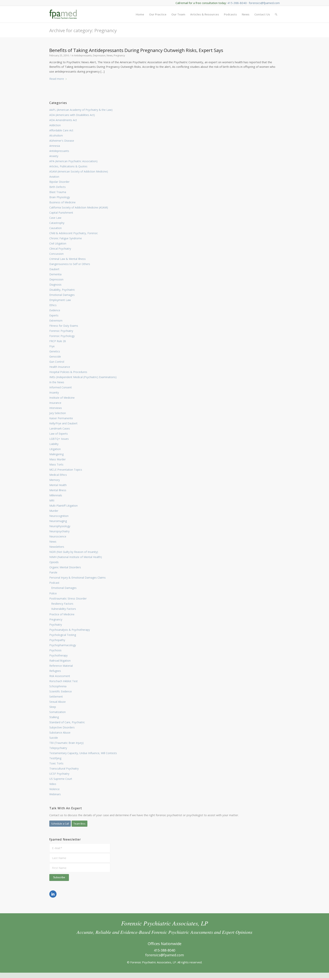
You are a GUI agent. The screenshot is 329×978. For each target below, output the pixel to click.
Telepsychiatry (58, 748)
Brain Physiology (59, 197)
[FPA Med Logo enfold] (63, 14)
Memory (54, 480)
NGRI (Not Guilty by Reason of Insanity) (73, 552)
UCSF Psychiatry (59, 773)
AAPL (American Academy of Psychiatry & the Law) (81, 110)
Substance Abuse (59, 732)
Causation (55, 228)
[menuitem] (140, 14)
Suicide (53, 737)
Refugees (55, 671)
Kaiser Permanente (61, 418)
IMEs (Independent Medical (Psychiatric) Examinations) (83, 377)
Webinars (55, 794)
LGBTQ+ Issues (59, 439)
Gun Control (56, 361)
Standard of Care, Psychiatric (67, 722)
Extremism (55, 320)
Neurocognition (59, 516)
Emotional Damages (62, 295)
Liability (53, 444)
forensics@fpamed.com (264, 3)
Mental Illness (57, 490)
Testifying (55, 758)
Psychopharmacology (62, 645)
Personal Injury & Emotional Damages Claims (77, 577)
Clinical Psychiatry (60, 248)
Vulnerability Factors (63, 609)
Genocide (55, 356)
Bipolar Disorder (59, 182)
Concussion (56, 253)
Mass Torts (56, 464)
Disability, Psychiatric (62, 289)
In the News (56, 382)
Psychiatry (55, 624)
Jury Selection (57, 413)
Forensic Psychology (62, 336)
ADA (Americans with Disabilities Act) (72, 115)
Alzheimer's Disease (61, 140)
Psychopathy (57, 640)
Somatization (57, 712)
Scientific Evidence (60, 691)
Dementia (55, 274)
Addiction (55, 125)
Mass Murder (57, 459)
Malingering (56, 454)
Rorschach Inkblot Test (63, 681)
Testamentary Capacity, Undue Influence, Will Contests (83, 753)
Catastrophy (56, 223)
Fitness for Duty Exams (63, 325)
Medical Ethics (58, 475)
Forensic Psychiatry (61, 331)
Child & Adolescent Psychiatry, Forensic (73, 233)
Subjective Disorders (62, 727)
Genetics (54, 351)
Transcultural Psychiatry (64, 768)
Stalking (54, 717)
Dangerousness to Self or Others (69, 264)
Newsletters (56, 546)
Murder (53, 511)
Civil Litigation (57, 243)
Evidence (54, 310)
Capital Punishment (61, 212)
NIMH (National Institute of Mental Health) (75, 557)
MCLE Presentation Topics (65, 469)
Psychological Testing (62, 635)
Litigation (55, 449)
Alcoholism (56, 135)
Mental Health (58, 485)
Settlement (56, 696)
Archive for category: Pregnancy (83, 30)
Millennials (55, 495)
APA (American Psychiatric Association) (73, 161)
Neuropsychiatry (59, 531)
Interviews (55, 408)
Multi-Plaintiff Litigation (63, 505)
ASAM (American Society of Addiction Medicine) (78, 171)
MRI (51, 500)
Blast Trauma (57, 192)
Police (53, 593)
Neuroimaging (58, 521)
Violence (54, 789)
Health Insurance (59, 367)
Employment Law (60, 300)
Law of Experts (58, 433)
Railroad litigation (60, 660)
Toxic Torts (56, 763)
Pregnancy (55, 619)
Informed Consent (60, 387)
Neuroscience (57, 536)
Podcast (54, 582)
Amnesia (54, 146)
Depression (56, 279)
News (52, 541)
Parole (53, 572)
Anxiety (53, 156)
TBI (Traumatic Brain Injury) (66, 743)
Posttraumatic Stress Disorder (68, 598)
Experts (53, 315)
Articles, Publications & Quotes (68, 166)
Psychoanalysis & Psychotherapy (69, 630)
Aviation (54, 176)
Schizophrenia (57, 686)
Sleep (52, 707)
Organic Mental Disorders (65, 567)
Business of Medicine (62, 202)
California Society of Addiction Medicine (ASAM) (78, 207)
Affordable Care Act (61, 130)
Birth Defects (57, 187)
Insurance (55, 403)
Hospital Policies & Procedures (68, 372)
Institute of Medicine (62, 397)
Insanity (54, 392)
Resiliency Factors (62, 603)
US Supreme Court (60, 779)
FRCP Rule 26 (57, 341)
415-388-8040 (237, 3)
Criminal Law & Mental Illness (67, 259)
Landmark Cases (59, 428)
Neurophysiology (59, 526)
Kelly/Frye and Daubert (63, 423)
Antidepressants (59, 151)
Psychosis (55, 650)
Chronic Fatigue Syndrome (65, 238)
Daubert (54, 269)
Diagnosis (55, 284)
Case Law (55, 218)
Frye (52, 346)
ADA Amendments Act (63, 120)
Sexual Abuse (57, 701)
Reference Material (61, 665)
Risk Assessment (59, 676)
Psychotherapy (58, 655)
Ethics (53, 305)
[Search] (276, 14)
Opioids (54, 562)
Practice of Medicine (61, 614)
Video (52, 784)
